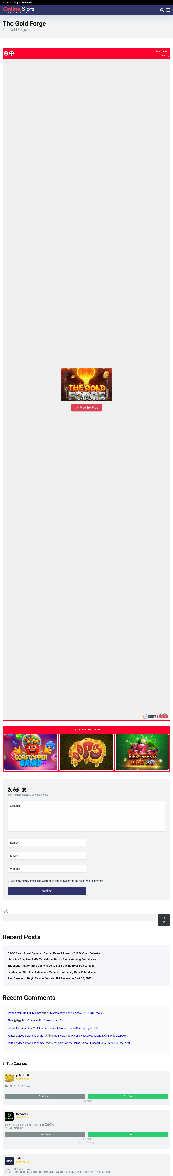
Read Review (45, 1096)
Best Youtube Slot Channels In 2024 (43, 1020)
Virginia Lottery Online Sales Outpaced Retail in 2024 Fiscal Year (92, 1043)
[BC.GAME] (9, 1119)
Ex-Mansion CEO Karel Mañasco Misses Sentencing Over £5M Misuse (52, 972)
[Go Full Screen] (11, 53)
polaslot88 (22, 1075)
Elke (10, 1020)
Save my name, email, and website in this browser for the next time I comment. (57, 880)
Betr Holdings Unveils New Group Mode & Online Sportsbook (90, 1035)
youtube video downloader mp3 (26, 1035)
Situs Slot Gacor (17, 1028)
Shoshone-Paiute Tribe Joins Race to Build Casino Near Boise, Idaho (51, 965)
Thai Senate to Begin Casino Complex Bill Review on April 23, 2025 (50, 978)
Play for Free (89, 407)
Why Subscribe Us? (23, 2)
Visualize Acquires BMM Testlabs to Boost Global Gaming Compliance (52, 959)
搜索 (5, 911)
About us (7, 2)
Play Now (128, 1096)
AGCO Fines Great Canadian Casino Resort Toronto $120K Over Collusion (54, 953)
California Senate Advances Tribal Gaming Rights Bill (67, 1028)
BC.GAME (22, 1113)
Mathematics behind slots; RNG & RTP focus (76, 1013)
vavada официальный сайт (24, 1013)
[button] (86, 384)
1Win (19, 1158)
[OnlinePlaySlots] (19, 9)
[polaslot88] (9, 1081)
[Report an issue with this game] (6, 53)
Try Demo (31, 752)
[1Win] (9, 1164)
